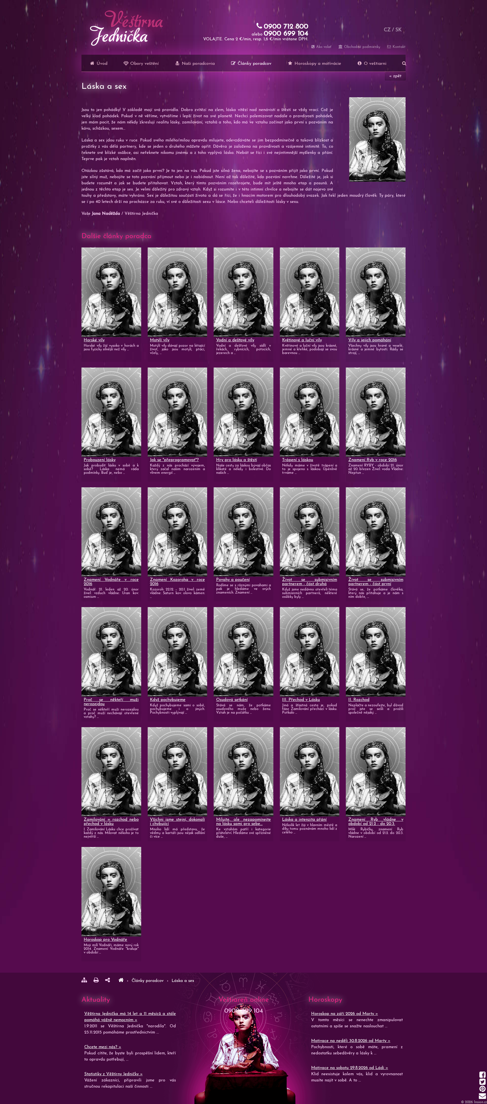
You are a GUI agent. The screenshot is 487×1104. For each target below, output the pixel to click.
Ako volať (323, 47)
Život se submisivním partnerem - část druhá (309, 582)
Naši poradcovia (197, 63)
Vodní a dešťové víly (235, 340)
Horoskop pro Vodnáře (105, 940)
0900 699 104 (286, 33)
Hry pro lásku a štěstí (236, 460)
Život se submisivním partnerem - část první (375, 582)
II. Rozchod (358, 700)
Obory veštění (144, 63)
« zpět (395, 76)
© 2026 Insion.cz (474, 1102)
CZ (387, 30)
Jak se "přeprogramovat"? (174, 460)
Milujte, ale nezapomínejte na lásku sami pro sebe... (243, 822)
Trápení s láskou (297, 460)
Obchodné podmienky (361, 47)
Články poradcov (253, 63)
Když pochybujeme (167, 700)
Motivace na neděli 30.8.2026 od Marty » (350, 1041)
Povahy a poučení (233, 580)
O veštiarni (374, 63)
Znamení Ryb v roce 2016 (372, 460)
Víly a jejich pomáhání (369, 340)
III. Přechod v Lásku (301, 700)
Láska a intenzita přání (304, 820)
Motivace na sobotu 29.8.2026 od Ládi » (349, 1068)
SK (398, 30)
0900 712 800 (286, 26)
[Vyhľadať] (404, 63)
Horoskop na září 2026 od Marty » (344, 1014)
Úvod (101, 63)
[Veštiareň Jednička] (120, 981)
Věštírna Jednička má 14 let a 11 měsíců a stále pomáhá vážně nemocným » (130, 1017)
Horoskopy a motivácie (317, 63)
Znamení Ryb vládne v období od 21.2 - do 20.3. (375, 822)
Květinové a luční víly (302, 340)
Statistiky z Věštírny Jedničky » (113, 1074)
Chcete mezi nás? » (102, 1047)
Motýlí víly (159, 340)
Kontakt (398, 47)
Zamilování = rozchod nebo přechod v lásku (111, 822)
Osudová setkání (232, 700)
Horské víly (94, 340)
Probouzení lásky (100, 460)
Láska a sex (183, 981)
